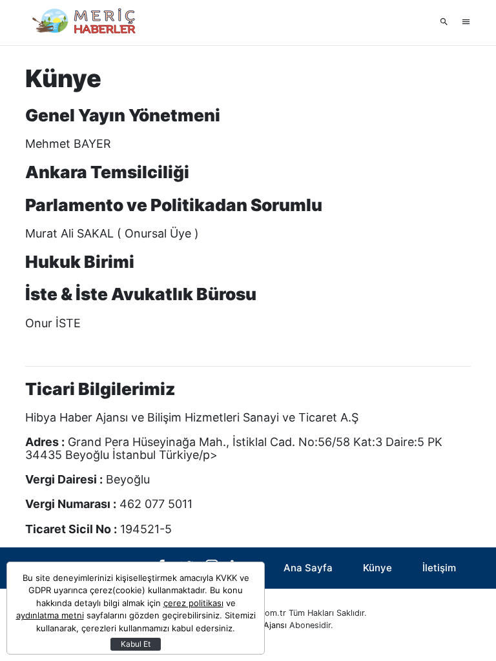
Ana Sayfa (308, 568)
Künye (377, 568)
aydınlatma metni (50, 615)
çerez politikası (193, 603)
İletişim (439, 568)
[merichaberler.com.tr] (89, 22)
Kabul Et (135, 644)
